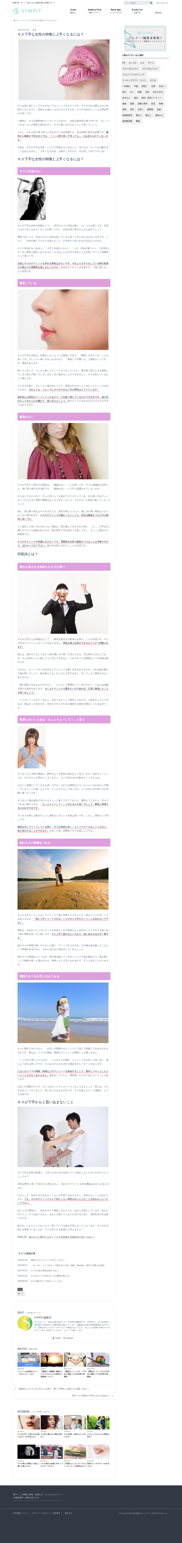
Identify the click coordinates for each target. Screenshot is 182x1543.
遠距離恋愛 (127, 121)
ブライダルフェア (150, 68)
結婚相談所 (127, 115)
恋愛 (132, 103)
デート (151, 63)
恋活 (153, 103)
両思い (144, 86)
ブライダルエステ (130, 68)
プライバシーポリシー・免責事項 (46, 1513)
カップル (133, 63)
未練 (161, 103)
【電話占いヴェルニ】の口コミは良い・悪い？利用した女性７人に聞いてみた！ (53, 1389)
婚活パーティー (94, 10)
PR (123, 63)
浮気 (132, 109)
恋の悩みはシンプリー (142, 1513)
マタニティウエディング (133, 74)
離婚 (138, 121)
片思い (140, 109)
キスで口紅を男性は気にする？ (45, 1270)
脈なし (148, 115)
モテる (153, 80)
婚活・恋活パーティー (151, 97)
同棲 (139, 92)
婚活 (136, 97)
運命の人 (159, 115)
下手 (21, 1294)
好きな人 (126, 97)
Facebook (69, 1338)
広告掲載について (20, 1513)
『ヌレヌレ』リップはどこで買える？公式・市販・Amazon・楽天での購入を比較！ (68, 1265)
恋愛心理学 (142, 103)
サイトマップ (162, 3)
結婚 (159, 109)
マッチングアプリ (116, 10)
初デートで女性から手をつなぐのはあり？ (91, 1395)
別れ (124, 92)
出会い (162, 86)
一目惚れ (126, 86)
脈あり (139, 115)
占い (132, 92)
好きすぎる (158, 92)
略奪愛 (150, 109)
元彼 (153, 86)
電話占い (73, 10)
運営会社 (158, 12)
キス (20, 1253)
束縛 (124, 109)
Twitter (58, 1338)
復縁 (124, 103)
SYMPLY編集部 (42, 1317)
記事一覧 (137, 10)
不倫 (136, 86)
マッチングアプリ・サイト (134, 80)
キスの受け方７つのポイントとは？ (47, 1281)
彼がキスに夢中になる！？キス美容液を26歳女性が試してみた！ (62, 1237)
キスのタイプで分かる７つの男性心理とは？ (51, 1276)
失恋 (147, 92)
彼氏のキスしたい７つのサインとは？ (48, 1260)
